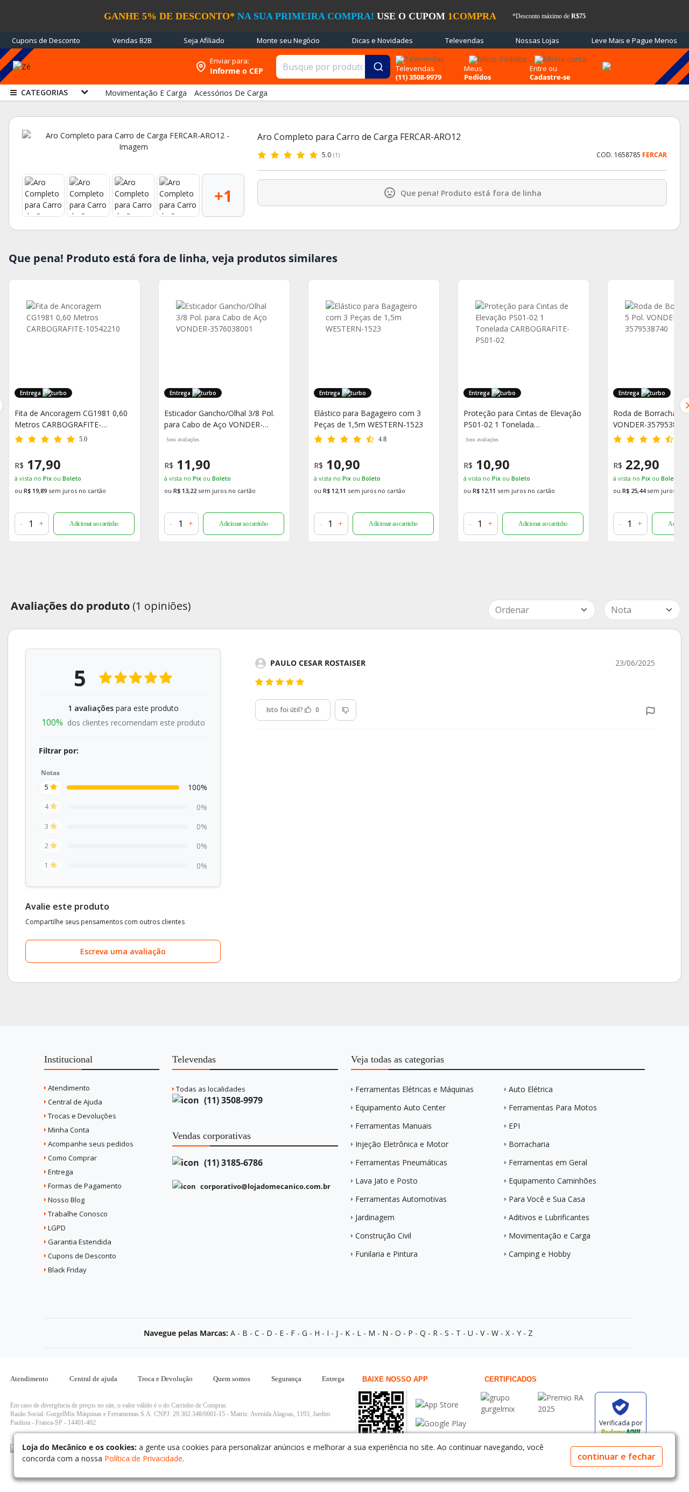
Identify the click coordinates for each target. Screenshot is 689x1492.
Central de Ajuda (74, 1102)
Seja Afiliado (204, 40)
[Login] (559, 56)
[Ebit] (506, 1397)
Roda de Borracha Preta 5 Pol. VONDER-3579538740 (516, 419)
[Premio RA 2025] (563, 1397)
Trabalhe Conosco (77, 1214)
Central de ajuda (93, 1379)
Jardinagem (375, 1217)
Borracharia (529, 1144)
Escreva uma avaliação (123, 951)
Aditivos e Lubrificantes (549, 1217)
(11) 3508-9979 (232, 1100)
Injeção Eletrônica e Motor (401, 1144)
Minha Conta (67, 1130)
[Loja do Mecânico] (120, 66)
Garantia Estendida (78, 1242)
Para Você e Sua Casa (547, 1199)
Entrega (59, 1172)
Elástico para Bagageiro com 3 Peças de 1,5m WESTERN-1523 (218, 419)
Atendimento (68, 1088)
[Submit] (377, 67)
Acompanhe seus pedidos (89, 1144)
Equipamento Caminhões (552, 1181)
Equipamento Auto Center (400, 1107)
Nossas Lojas (537, 40)
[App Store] (441, 1404)
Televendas (464, 40)
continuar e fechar (617, 1456)
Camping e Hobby (540, 1254)
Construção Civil (383, 1235)
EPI (514, 1126)
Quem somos (231, 1379)
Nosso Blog (65, 1200)
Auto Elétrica (531, 1089)
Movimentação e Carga (549, 1235)
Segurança (286, 1379)
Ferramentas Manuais (393, 1126)
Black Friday (66, 1270)
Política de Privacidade (143, 1458)
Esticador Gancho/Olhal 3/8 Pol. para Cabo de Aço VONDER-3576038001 (70, 419)
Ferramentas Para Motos (553, 1107)
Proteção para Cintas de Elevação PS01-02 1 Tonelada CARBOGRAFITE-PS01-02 (373, 419)
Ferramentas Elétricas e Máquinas (414, 1089)
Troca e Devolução (165, 1379)
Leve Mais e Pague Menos (634, 40)
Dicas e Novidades (382, 40)
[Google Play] (441, 1423)
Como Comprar (71, 1158)
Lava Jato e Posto (386, 1181)
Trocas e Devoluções (81, 1116)
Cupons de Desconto (46, 40)
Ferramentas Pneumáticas (401, 1162)
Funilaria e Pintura (386, 1254)
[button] (650, 710)
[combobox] (333, 67)
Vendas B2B (132, 40)
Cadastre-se (550, 77)
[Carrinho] (605, 60)
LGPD (56, 1228)
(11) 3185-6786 (232, 1163)
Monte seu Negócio (288, 40)
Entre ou (543, 68)
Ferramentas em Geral (548, 1162)
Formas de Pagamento (84, 1186)
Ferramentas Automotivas (401, 1199)
